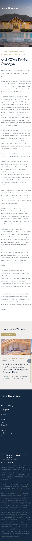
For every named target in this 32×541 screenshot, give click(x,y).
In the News (6, 54)
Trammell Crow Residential (12, 51)
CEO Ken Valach (21, 86)
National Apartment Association (11, 70)
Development (5, 409)
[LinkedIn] (1, 435)
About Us (3, 414)
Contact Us (4, 425)
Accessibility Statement (11, 455)
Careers (3, 422)
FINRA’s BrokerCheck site (11, 490)
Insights (3, 420)
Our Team (4, 417)
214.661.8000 (5, 430)
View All (8, 334)
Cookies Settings (10, 459)
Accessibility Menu (9, 457)
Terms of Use (6, 454)
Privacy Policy (21, 454)
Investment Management (9, 405)
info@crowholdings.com (8, 433)
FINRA (28, 486)
